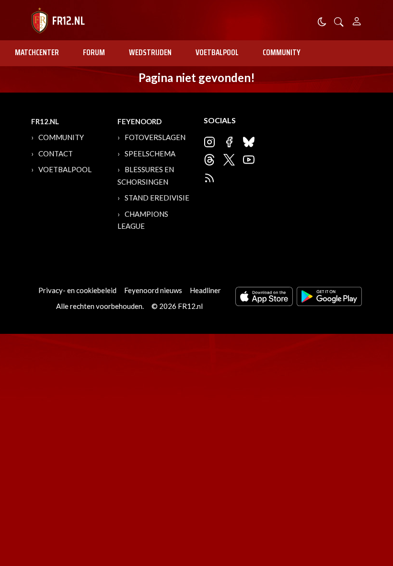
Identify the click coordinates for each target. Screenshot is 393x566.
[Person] (356, 20)
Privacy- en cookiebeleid (77, 290)
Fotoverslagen (155, 137)
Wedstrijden (150, 52)
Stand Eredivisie (157, 197)
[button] (339, 21)
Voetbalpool (217, 52)
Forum (94, 52)
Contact (55, 153)
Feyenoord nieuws (153, 290)
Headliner (205, 290)
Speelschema (150, 153)
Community (282, 52)
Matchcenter (37, 52)
